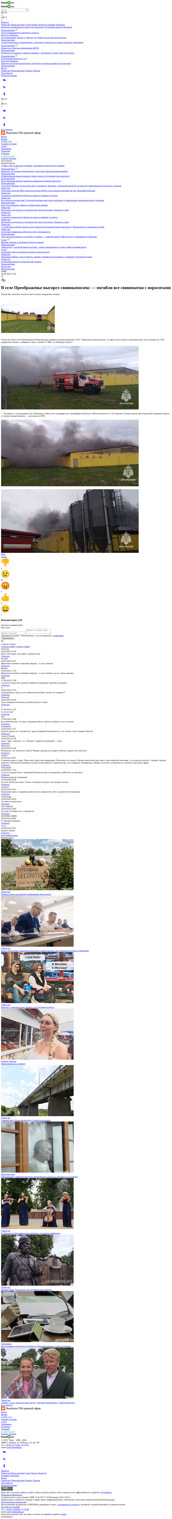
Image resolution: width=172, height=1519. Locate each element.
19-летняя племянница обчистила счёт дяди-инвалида (25, 232)
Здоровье (51, 25)
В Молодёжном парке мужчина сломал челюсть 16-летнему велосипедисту (35, 176)
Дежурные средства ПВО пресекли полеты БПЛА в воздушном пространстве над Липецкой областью (48, 191)
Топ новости (7, 73)
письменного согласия (68, 1504)
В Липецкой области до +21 (14, 58)
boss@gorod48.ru (14, 1447)
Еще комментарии (9, 835)
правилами (58, 635)
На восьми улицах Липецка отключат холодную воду (25, 252)
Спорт (28, 25)
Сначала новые (8, 646)
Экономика (6, 149)
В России (5, 75)
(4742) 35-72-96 (13, 1445)
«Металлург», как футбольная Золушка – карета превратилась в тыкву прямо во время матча (43, 247)
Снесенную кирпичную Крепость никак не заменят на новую (29, 195)
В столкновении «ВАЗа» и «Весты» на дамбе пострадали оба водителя (33, 37)
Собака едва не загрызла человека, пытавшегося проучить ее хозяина (32, 166)
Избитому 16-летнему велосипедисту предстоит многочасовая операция (34, 171)
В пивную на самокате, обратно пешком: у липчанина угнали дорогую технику (37, 53)
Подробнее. (106, 1492)
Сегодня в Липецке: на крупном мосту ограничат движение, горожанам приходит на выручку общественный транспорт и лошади (61, 186)
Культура (42, 25)
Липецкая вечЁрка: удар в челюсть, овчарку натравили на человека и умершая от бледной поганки (46, 257)
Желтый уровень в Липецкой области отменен (22, 242)
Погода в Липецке (9, 35)
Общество (5, 25)
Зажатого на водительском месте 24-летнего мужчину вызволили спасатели (36, 63)
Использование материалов (13, 1502)
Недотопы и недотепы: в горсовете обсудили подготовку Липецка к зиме (35, 210)
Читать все (6, 215)
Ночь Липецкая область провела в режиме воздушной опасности (31, 181)
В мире (13, 75)
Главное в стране (9, 144)
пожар (4, 557)
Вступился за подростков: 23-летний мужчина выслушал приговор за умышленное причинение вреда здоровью (52, 200)
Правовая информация (11, 1495)
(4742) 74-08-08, (13, 1509)
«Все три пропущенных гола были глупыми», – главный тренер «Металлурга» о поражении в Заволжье (49, 237)
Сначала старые (22, 646)
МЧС (3, 554)
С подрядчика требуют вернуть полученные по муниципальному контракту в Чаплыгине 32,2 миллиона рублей (52, 227)
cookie (63, 1514)
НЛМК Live (6, 141)
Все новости (6, 129)
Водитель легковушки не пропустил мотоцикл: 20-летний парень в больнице (36, 27)
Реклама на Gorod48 (10, 1507)
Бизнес (34, 25)
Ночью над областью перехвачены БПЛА (20, 48)
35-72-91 (25, 1445)
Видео (4, 68)
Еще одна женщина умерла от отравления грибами (24, 205)
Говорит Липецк (32, 71)
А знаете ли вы (8, 156)
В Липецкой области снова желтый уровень (21, 262)
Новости (5, 22)
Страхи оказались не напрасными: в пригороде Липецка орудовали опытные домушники (42, 42)
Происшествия (17, 25)
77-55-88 (25, 1509)
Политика (60, 25)
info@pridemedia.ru (15, 1512)
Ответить (5, 656)
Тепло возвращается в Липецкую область (20, 33)
